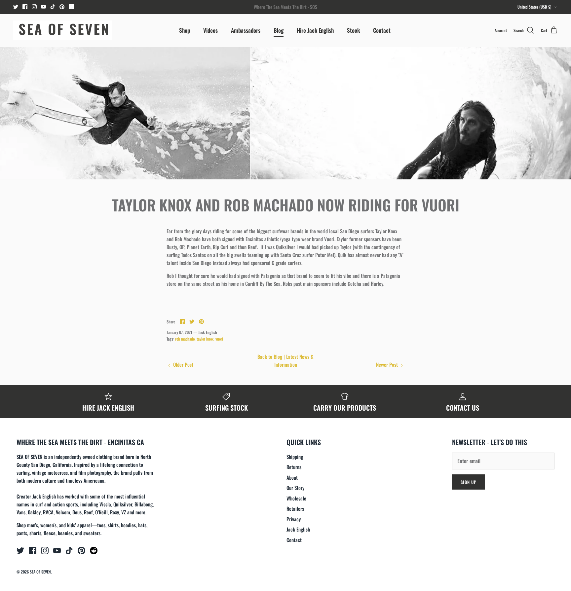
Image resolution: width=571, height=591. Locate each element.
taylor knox (205, 339)
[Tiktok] (52, 6)
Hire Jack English (315, 30)
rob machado (185, 339)
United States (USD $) (534, 7)
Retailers (295, 508)
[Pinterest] (61, 6)
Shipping (294, 456)
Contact (382, 30)
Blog (279, 30)
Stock (353, 30)
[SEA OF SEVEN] (62, 30)
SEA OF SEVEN (40, 571)
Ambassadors (245, 30)
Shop (184, 30)
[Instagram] (34, 6)
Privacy (293, 519)
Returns (293, 466)
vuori (219, 339)
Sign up (468, 482)
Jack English (298, 529)
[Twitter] (15, 6)
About (292, 477)
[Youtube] (43, 6)
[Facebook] (24, 6)
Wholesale (296, 498)
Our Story (295, 487)
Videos (210, 30)
